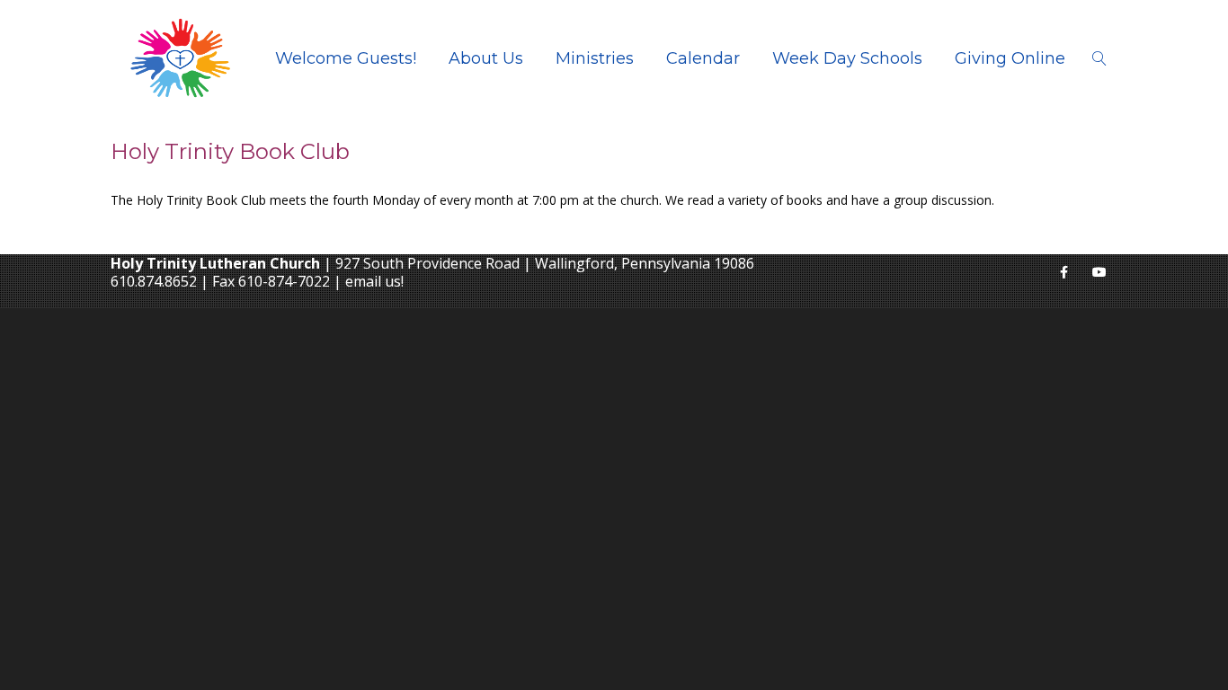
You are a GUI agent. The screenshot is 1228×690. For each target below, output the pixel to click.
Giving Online (1010, 58)
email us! (374, 281)
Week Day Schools (847, 58)
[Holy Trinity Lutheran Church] (180, 58)
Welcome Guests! (345, 58)
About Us (486, 58)
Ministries (595, 58)
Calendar (703, 58)
